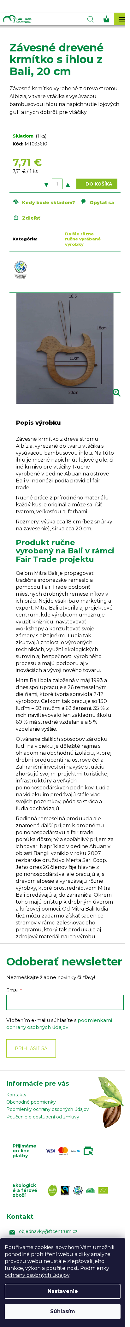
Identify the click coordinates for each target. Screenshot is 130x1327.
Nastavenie (63, 1291)
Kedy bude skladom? (48, 202)
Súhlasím (62, 1311)
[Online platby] (71, 1151)
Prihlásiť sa (31, 1048)
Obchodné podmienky (31, 1102)
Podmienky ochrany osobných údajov (47, 1109)
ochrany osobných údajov (37, 1275)
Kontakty (16, 1095)
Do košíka (99, 184)
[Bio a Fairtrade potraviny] (79, 1190)
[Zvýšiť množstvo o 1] (67, 184)
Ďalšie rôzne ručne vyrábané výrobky (83, 239)
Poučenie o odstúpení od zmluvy (42, 1117)
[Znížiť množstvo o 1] (46, 184)
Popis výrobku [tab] (38, 422)
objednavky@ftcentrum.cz (48, 1231)
